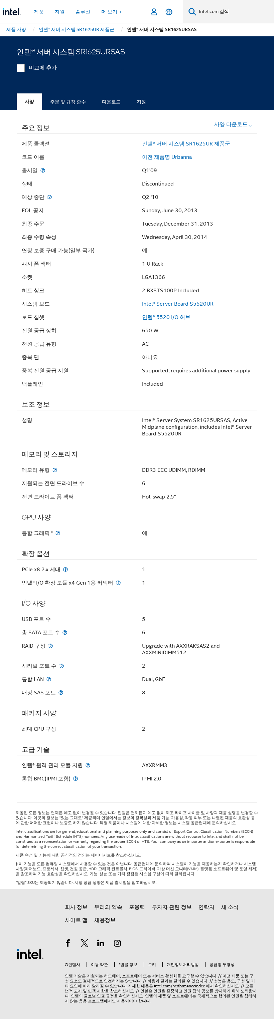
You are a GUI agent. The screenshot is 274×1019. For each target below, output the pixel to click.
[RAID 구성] (50, 646)
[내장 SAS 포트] (60, 692)
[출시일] (42, 170)
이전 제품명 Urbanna (167, 157)
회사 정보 (76, 907)
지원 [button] (60, 12)
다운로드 (111, 102)
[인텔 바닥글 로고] (30, 953)
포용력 (137, 907)
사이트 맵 (76, 920)
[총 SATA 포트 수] (64, 632)
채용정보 (105, 920)
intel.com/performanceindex (179, 985)
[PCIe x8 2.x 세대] (65, 569)
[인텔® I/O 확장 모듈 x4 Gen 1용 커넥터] (118, 583)
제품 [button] (39, 12)
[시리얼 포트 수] (61, 666)
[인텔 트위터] (84, 944)
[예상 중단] (49, 197)
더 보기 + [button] (111, 12)
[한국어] (169, 11)
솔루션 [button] (83, 12)
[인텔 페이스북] (68, 944)
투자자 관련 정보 (172, 907)
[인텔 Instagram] (117, 944)
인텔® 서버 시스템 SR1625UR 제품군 (186, 143)
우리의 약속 (108, 907)
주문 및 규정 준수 (68, 102)
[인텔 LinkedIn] (101, 944)
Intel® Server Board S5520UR (178, 304)
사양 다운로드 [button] (231, 124)
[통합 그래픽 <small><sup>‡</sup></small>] (57, 533)
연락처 (206, 907)
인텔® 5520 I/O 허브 (166, 317)
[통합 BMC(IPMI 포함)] (75, 778)
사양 (29, 101)
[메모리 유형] (54, 470)
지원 (141, 102)
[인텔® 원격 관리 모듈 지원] (88, 765)
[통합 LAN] (48, 679)
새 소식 (230, 907)
